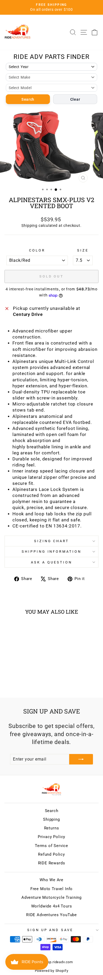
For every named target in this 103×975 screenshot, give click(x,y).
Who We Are (51, 879)
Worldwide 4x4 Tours (51, 906)
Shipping (29, 225)
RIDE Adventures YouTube (51, 914)
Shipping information (52, 551)
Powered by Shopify (51, 971)
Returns (51, 828)
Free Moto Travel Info (51, 888)
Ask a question (51, 562)
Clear (75, 99)
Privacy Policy (51, 836)
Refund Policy (51, 854)
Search (27, 99)
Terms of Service (51, 845)
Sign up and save (50, 930)
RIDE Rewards (51, 863)
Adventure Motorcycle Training (51, 897)
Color (37, 250)
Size (82, 250)
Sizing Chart (51, 541)
